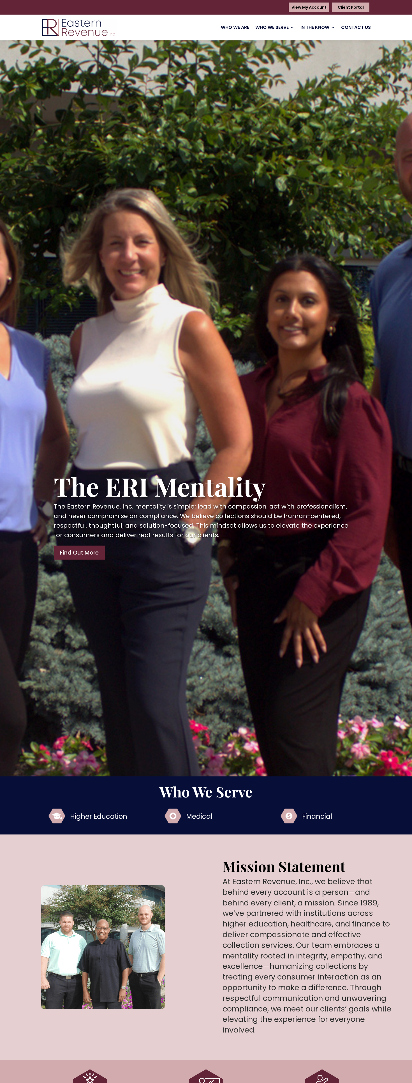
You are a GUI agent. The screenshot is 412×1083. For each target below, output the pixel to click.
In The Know (314, 27)
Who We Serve (272, 27)
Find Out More (79, 553)
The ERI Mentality (160, 486)
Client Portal (351, 7)
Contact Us (356, 27)
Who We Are (235, 27)
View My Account (309, 7)
